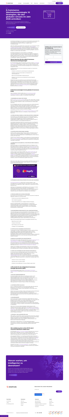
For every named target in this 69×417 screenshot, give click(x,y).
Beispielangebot (38, 402)
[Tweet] (7, 33)
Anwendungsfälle (26, 3)
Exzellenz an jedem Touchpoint (40, 403)
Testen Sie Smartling (51, 3)
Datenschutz (18, 412)
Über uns (22, 401)
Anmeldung (9, 401)
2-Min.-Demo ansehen (20, 27)
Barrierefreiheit (37, 401)
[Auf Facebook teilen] (9, 33)
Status (50, 403)
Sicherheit (37, 406)
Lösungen (19, 3)
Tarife (8, 402)
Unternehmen (42, 3)
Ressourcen (36, 3)
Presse (22, 405)
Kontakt (50, 401)
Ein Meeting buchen (59, 3)
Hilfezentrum (51, 405)
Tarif (31, 3)
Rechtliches (22, 412)
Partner (22, 403)
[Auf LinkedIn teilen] (10, 33)
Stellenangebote (24, 402)
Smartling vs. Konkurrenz (39, 405)
